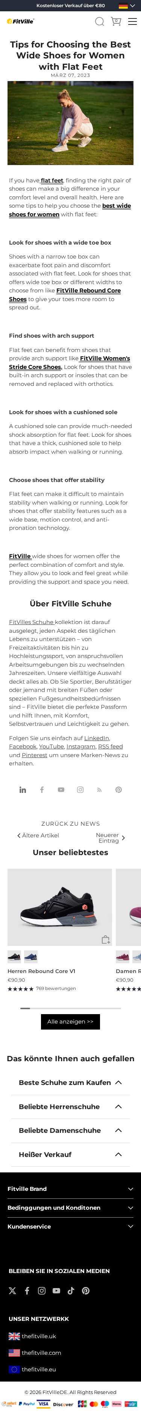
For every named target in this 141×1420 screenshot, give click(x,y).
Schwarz (14, 956)
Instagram (81, 746)
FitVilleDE (54, 1392)
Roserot (122, 956)
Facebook (22, 746)
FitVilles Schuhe (32, 622)
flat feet (52, 180)
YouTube (51, 746)
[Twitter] (12, 1290)
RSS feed (110, 746)
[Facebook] (27, 1290)
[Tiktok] (71, 1290)
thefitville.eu (39, 1369)
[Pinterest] (85, 1290)
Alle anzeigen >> (70, 1021)
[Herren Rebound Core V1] (60, 907)
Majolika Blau (31, 956)
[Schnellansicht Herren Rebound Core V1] (106, 939)
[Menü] (132, 21)
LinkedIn (96, 738)
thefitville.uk (39, 1336)
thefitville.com (41, 1352)
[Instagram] (41, 1290)
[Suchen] (99, 21)
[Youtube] (56, 1290)
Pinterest (34, 755)
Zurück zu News (70, 823)
